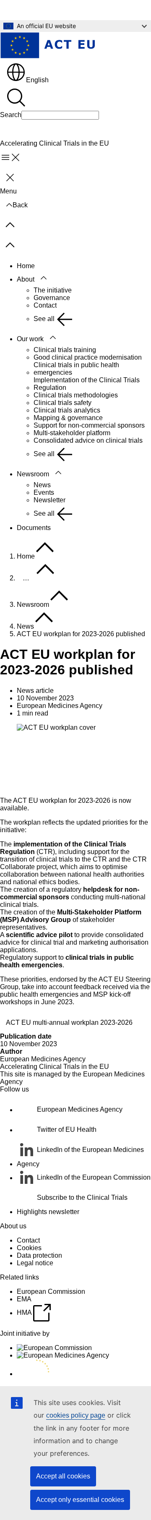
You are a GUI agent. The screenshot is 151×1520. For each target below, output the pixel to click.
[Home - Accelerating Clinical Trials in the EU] (47, 46)
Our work (30, 338)
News (42, 484)
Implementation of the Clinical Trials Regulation (87, 383)
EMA (24, 1299)
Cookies (29, 1247)
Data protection (39, 1255)
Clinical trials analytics (67, 410)
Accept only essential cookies (80, 1499)
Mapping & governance (68, 417)
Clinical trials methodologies (76, 395)
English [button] (37, 80)
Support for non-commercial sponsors (89, 425)
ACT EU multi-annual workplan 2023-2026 (69, 1022)
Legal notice (35, 1263)
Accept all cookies (63, 1476)
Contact (45, 305)
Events (44, 492)
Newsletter (49, 500)
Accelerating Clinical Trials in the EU (54, 1066)
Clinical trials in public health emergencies (76, 368)
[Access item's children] (43, 278)
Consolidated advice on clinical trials (88, 440)
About (25, 279)
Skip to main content (36, 9)
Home (26, 265)
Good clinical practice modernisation (88, 357)
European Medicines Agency (43, 1059)
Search (10, 114)
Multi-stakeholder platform (72, 432)
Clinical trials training (65, 349)
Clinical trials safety (62, 402)
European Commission (51, 1291)
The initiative (53, 290)
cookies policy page (75, 1415)
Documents (34, 527)
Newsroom (33, 474)
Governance (52, 297)
